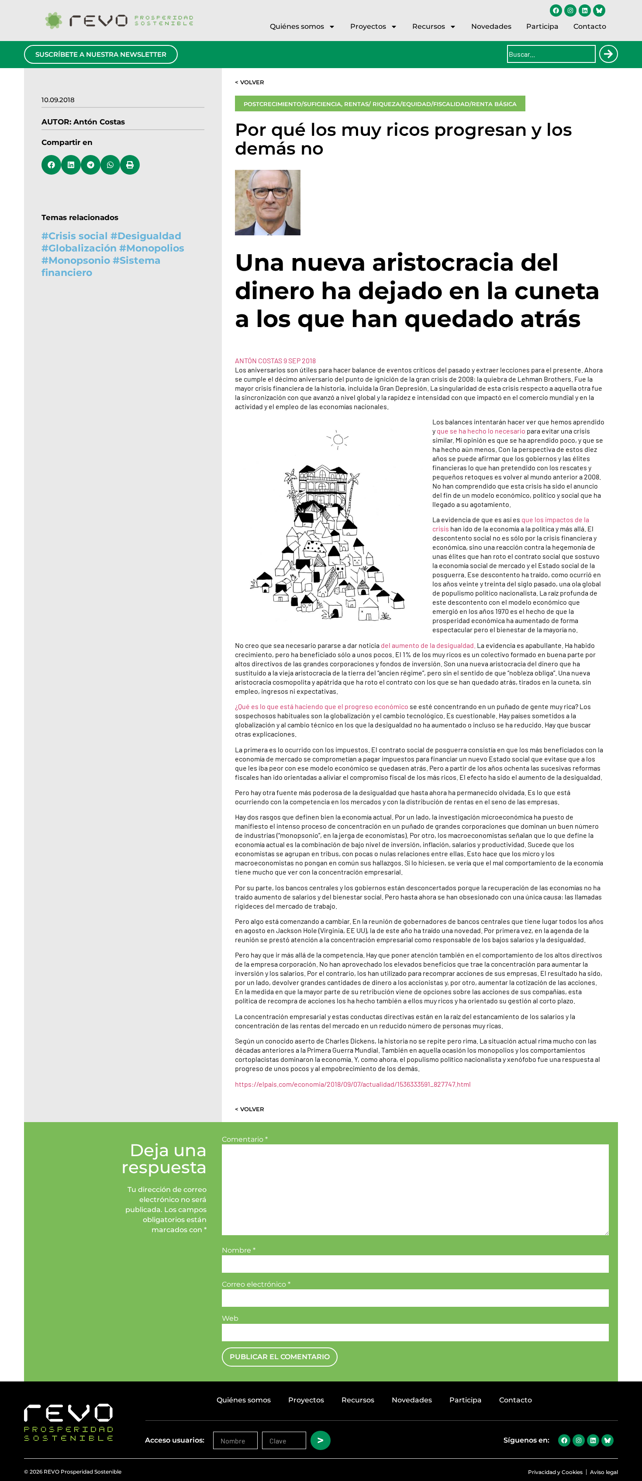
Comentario (245, 1139)
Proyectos (368, 26)
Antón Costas (99, 121)
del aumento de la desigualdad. (428, 645)
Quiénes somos (297, 26)
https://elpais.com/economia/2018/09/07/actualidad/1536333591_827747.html (353, 1084)
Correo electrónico (256, 1284)
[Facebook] (556, 10)
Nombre (238, 1250)
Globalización (82, 248)
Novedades (491, 26)
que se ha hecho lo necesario (481, 431)
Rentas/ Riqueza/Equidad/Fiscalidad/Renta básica (430, 103)
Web (230, 1318)
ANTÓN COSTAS (259, 360)
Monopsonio (79, 260)
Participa (542, 26)
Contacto (589, 26)
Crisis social (78, 236)
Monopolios (155, 248)
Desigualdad (149, 236)
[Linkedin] (585, 10)
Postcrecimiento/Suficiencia (292, 103)
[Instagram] (570, 10)
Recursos (428, 26)
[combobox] (551, 54)
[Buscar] (608, 54)
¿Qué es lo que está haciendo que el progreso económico (321, 706)
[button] (51, 165)
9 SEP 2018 (299, 360)
